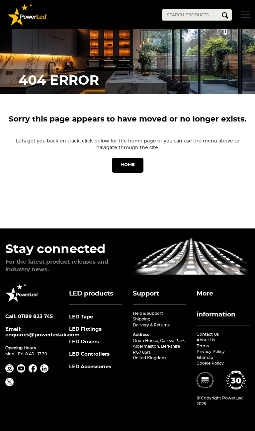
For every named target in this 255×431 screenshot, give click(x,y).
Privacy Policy (211, 352)
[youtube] (22, 371)
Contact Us (208, 334)
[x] (10, 385)
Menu (246, 16)
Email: (31, 332)
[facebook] (34, 371)
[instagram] (10, 371)
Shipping (141, 319)
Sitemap (205, 358)
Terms (203, 346)
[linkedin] (45, 371)
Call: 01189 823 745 (29, 316)
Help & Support (148, 313)
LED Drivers (84, 341)
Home (128, 165)
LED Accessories (90, 366)
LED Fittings (85, 329)
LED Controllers (89, 354)
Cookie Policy (210, 363)
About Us (206, 340)
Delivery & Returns (151, 325)
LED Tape (81, 316)
